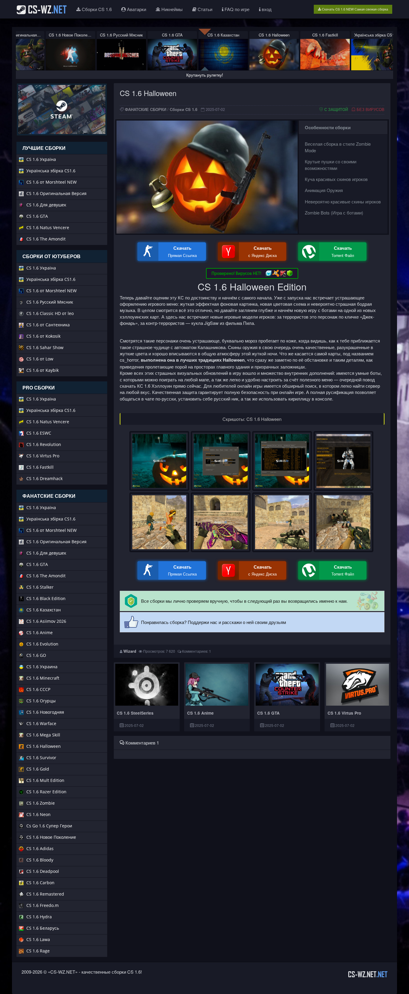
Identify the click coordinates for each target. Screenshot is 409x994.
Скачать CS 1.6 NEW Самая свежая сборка (354, 9)
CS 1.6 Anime (200, 713)
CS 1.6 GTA (268, 713)
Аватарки (136, 9)
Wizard (129, 651)
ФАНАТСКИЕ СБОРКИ (145, 109)
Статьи (204, 9)
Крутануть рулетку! (204, 75)
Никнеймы (171, 9)
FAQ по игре (236, 9)
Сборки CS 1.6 (96, 9)
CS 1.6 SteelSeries (135, 713)
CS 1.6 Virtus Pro (344, 713)
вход (266, 9)
